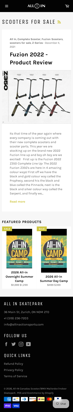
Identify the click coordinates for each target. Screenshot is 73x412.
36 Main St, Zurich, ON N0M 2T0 (26, 312)
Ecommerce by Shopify (40, 392)
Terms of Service (15, 376)
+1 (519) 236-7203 (16, 318)
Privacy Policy (13, 370)
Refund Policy (13, 364)
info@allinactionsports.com (24, 324)
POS (19, 392)
